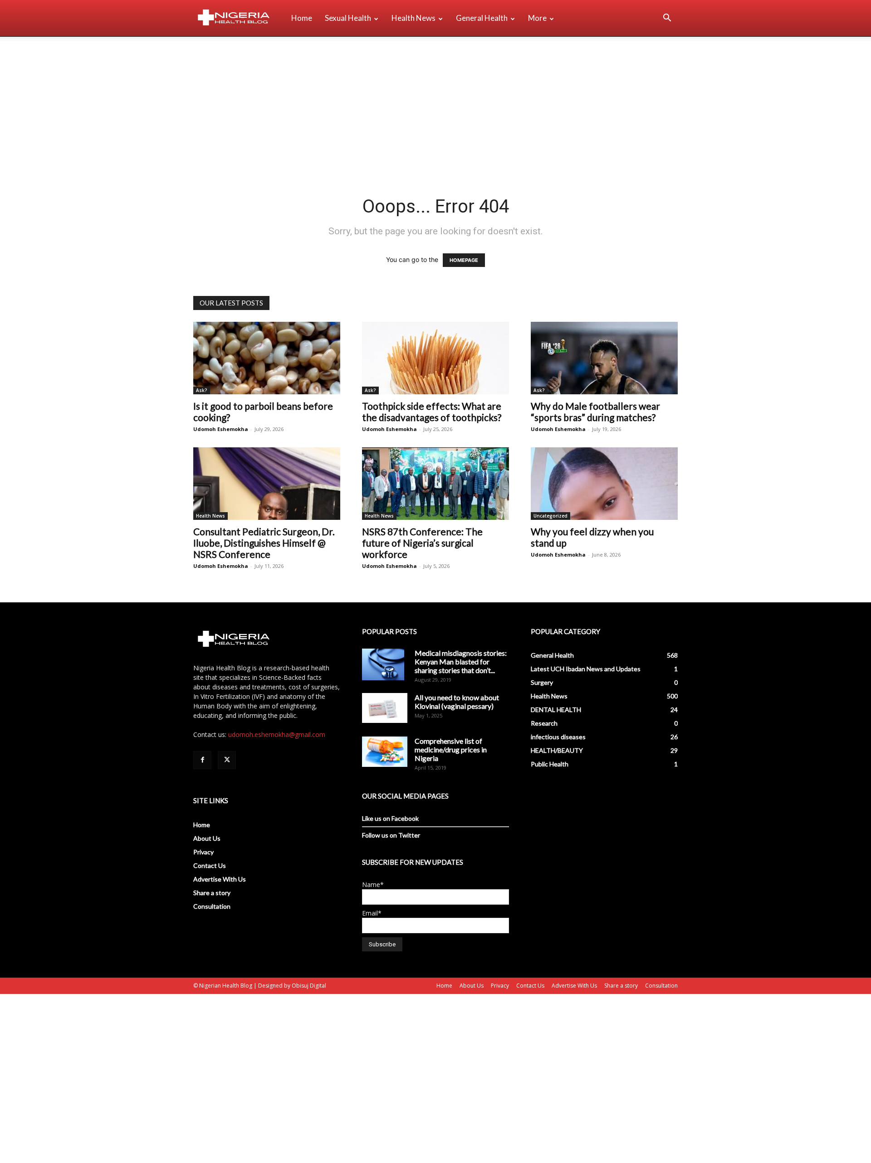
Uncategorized (550, 516)
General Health (482, 18)
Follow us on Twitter (391, 835)
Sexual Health (348, 18)
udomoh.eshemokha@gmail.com (276, 734)
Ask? (201, 390)
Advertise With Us (219, 879)
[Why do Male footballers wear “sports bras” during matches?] (604, 358)
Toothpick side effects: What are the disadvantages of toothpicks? (431, 411)
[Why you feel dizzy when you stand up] (604, 483)
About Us (206, 838)
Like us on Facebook (390, 818)
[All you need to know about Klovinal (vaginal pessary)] (384, 708)
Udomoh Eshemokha (220, 429)
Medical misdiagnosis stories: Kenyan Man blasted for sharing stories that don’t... (461, 661)
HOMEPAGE (464, 260)
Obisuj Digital (309, 985)
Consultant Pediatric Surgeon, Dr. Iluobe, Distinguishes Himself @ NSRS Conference (264, 543)
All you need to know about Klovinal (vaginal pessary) (457, 701)
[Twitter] (227, 760)
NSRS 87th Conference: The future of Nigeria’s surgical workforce (422, 543)
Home (301, 18)
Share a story (211, 892)
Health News (413, 18)
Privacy (203, 852)
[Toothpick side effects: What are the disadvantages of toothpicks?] (435, 358)
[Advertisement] (435, 104)
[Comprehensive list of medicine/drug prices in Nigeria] (384, 752)
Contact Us (209, 865)
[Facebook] (202, 760)
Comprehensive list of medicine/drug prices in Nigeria (451, 749)
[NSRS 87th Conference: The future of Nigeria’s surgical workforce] (435, 483)
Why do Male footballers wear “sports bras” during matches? (595, 411)
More (537, 18)
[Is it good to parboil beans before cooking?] (266, 358)
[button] (667, 19)
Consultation (211, 906)
